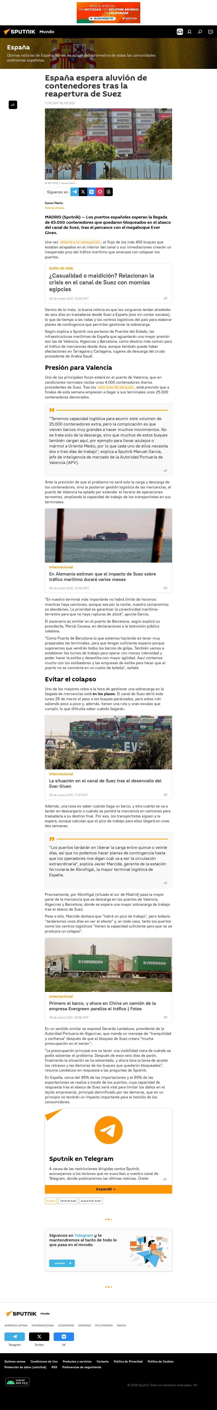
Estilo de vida (61, 268)
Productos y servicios (77, 1361)
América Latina (15, 1325)
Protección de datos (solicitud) (25, 1367)
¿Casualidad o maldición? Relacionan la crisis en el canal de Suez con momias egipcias (101, 282)
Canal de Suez (68, 1200)
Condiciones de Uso (44, 1361)
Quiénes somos (14, 1361)
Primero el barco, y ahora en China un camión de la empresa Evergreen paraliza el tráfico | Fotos (102, 1005)
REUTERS (53, 183)
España (51, 1200)
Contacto (103, 1361)
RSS (54, 1367)
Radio (121, 1325)
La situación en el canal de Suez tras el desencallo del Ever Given (105, 783)
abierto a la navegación (80, 242)
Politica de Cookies (161, 1361)
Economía (66, 1325)
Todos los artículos (54, 207)
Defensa (84, 1325)
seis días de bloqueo (115, 387)
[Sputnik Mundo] (20, 35)
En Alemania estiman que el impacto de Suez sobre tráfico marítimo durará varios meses (102, 576)
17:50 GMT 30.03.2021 (60, 103)
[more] (165, 298)
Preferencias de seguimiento (81, 1367)
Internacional (61, 567)
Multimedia (104, 1325)
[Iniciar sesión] (189, 31)
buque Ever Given (91, 1200)
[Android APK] (17, 1382)
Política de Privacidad (128, 1361)
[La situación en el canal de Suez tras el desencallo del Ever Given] (108, 742)
